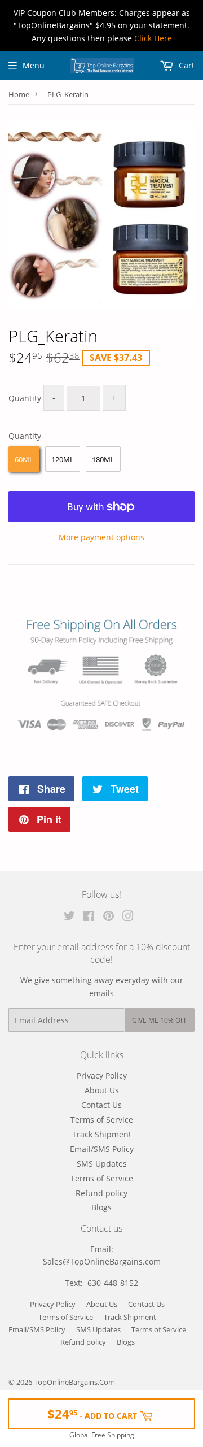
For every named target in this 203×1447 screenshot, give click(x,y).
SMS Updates (102, 1163)
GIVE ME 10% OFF (159, 1020)
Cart (185, 65)
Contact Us (101, 1105)
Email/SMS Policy (102, 1149)
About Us (102, 1090)
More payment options (101, 537)
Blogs (101, 1207)
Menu (34, 65)
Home (18, 94)
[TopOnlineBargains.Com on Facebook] (89, 917)
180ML (103, 459)
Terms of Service (101, 1119)
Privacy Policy (102, 1075)
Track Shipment (101, 1134)
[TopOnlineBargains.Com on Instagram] (128, 917)
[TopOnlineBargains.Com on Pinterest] (108, 917)
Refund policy (101, 1193)
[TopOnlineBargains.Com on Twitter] (69, 917)
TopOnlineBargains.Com (74, 1382)
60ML (24, 459)
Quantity (24, 398)
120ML (62, 459)
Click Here (153, 38)
